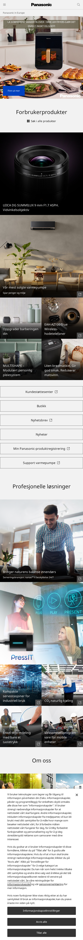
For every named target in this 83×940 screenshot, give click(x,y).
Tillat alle (41, 932)
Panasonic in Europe (14, 12)
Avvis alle (41, 921)
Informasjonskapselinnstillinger (41, 910)
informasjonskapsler (19, 884)
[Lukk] (77, 795)
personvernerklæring (51, 884)
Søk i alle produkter (43, 121)
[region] (41, 864)
